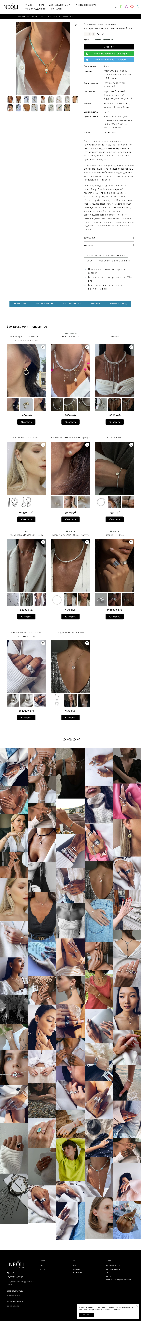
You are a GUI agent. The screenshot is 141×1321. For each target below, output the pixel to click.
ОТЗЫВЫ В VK (20, 304)
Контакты (56, 8)
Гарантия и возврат (85, 5)
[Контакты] (121, 6)
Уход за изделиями (35, 8)
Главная (21, 16)
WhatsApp (22, 1282)
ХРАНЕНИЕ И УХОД (118, 304)
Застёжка (89, 237)
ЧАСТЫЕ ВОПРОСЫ (44, 304)
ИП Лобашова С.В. (15, 1301)
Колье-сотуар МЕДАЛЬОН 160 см (26, 534)
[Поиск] (116, 7)
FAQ (107, 1273)
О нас (41, 5)
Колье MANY (114, 336)
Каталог (43, 1269)
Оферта (108, 1276)
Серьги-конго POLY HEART (26, 437)
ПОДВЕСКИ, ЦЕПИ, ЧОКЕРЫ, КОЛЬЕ (60, 16)
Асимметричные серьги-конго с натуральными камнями (26, 338)
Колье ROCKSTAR (70, 336)
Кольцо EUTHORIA (114, 534)
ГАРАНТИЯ (95, 304)
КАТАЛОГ (29, 5)
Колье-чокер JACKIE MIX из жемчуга (70, 534)
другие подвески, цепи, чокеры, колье (106, 255)
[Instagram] (13, 1273)
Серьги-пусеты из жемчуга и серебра (70, 437)
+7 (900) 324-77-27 (15, 1277)
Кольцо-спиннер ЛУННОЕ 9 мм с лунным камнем (26, 634)
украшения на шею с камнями (114, 260)
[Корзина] (137, 6)
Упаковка (89, 245)
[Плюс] (93, 34)
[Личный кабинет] (126, 6)
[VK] (8, 1273)
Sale (41, 1266)
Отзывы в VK (77, 1273)
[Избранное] (132, 6)
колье (89, 260)
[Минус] (85, 34)
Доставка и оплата (59, 5)
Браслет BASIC (114, 437)
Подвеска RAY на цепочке (70, 632)
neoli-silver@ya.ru (15, 1291)
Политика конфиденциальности (118, 1280)
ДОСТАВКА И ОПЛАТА (72, 304)
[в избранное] (76, 25)
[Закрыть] (137, 1306)
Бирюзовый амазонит (103, 40)
